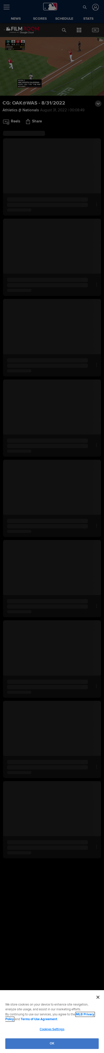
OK (52, 1043)
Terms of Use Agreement (39, 1019)
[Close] (97, 997)
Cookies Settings (52, 1029)
